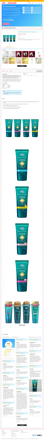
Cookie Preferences (36, 438)
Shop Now (28, 0)
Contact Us (3, 434)
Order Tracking (4, 433)
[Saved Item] (41, 3)
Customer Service (4, 432)
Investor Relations (13, 433)
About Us (12, 432)
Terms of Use (27, 438)
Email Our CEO (13, 434)
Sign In (33, 31)
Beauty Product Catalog (24, 432)
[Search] (38, 3)
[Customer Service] (39, 3)
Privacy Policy (31, 438)
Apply (35, 31)
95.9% (25, 75)
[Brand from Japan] (41, 28)
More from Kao (34, 75)
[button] (29, 36)
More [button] (20, 77)
